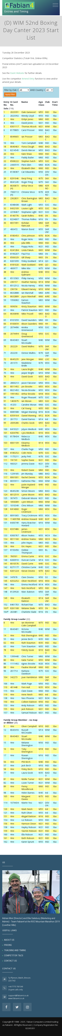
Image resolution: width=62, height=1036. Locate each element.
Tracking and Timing (15, 950)
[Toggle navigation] (55, 5)
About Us (9, 940)
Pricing (8, 945)
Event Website (17, 73)
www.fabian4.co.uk (16, 998)
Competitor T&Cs (13, 955)
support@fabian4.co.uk (18, 995)
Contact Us (10, 961)
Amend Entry (28, 78)
